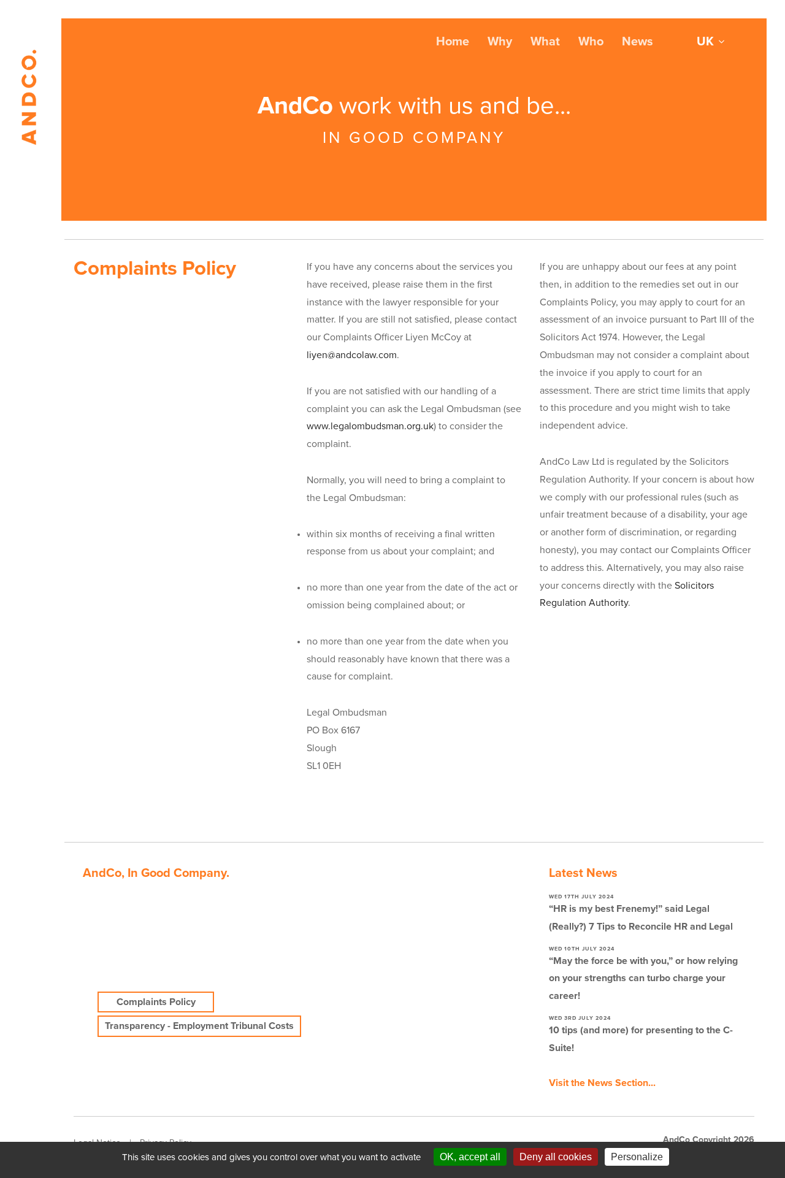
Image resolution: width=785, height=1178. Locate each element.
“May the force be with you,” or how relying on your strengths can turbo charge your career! (643, 979)
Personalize (637, 1157)
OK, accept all (470, 1157)
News (637, 42)
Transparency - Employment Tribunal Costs (199, 1026)
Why (500, 42)
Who (590, 42)
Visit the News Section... (602, 1083)
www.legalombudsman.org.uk (370, 426)
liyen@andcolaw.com (352, 355)
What (545, 42)
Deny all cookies (555, 1157)
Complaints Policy (156, 1002)
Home (452, 42)
